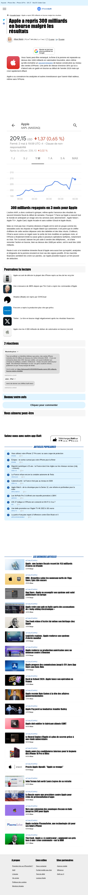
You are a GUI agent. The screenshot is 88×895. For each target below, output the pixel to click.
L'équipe (15, 874)
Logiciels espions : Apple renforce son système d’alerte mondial (47, 637)
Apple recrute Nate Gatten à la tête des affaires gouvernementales (47, 694)
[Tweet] (4, 20)
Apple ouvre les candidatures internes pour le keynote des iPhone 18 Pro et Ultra (51, 752)
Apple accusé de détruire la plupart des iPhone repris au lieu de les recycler (43, 275)
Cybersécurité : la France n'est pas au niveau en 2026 (32, 481)
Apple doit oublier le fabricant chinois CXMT (46, 723)
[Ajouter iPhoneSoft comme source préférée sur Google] (44, 51)
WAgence (60, 870)
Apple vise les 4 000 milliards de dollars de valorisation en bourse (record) (43, 329)
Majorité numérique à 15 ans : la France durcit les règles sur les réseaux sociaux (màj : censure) (44, 467)
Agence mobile (62, 866)
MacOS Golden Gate (39, 3)
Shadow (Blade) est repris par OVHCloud (29, 297)
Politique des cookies (19, 882)
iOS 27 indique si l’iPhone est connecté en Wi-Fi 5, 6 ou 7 (33, 502)
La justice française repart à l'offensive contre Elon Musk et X (34, 515)
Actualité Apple (15, 15)
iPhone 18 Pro (21, 3)
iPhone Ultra (11, 3)
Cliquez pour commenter (44, 405)
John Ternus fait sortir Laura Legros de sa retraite (48, 781)
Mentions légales (18, 886)
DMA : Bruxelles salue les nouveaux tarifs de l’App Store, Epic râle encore (49, 579)
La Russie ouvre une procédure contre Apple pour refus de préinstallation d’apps (49, 796)
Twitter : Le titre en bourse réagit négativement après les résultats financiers (43, 318)
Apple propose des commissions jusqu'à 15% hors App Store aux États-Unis (51, 666)
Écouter (61, 39)
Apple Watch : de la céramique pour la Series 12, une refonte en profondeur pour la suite (43, 488)
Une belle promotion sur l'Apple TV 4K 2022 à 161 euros (32, 508)
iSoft (13, 870)
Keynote (3, 3)
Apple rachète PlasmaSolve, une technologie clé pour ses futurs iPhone (50, 824)
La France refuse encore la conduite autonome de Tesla (32, 475)
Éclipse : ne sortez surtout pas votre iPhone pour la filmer (33, 460)
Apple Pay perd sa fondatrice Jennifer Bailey (46, 709)
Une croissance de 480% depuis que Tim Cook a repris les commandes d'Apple (45, 286)
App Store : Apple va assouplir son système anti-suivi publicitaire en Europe (50, 593)
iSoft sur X (60, 874)
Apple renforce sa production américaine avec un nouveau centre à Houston (49, 651)
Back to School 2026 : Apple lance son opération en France (49, 680)
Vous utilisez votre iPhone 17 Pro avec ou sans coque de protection (37, 453)
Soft (47, 9)
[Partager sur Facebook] (4, 24)
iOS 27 (29, 3)
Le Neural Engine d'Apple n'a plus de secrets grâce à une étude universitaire (50, 738)
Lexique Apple (41, 878)
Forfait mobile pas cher (44, 870)
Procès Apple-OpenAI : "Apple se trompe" (44, 767)
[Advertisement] (44, 99)
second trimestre (46, 63)
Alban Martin (19, 39)
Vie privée (15, 878)
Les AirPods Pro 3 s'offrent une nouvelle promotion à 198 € (33, 496)
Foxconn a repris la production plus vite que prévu (33, 308)
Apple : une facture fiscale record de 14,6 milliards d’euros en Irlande (49, 564)
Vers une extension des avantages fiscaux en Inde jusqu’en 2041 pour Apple (49, 810)
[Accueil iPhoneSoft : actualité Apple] (7, 15)
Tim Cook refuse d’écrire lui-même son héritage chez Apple (50, 622)
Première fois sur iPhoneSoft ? (22, 866)
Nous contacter (41, 866)
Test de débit (40, 874)
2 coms (51, 39)
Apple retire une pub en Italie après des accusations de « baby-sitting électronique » (50, 608)
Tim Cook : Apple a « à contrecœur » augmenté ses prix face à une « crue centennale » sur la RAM (51, 839)
